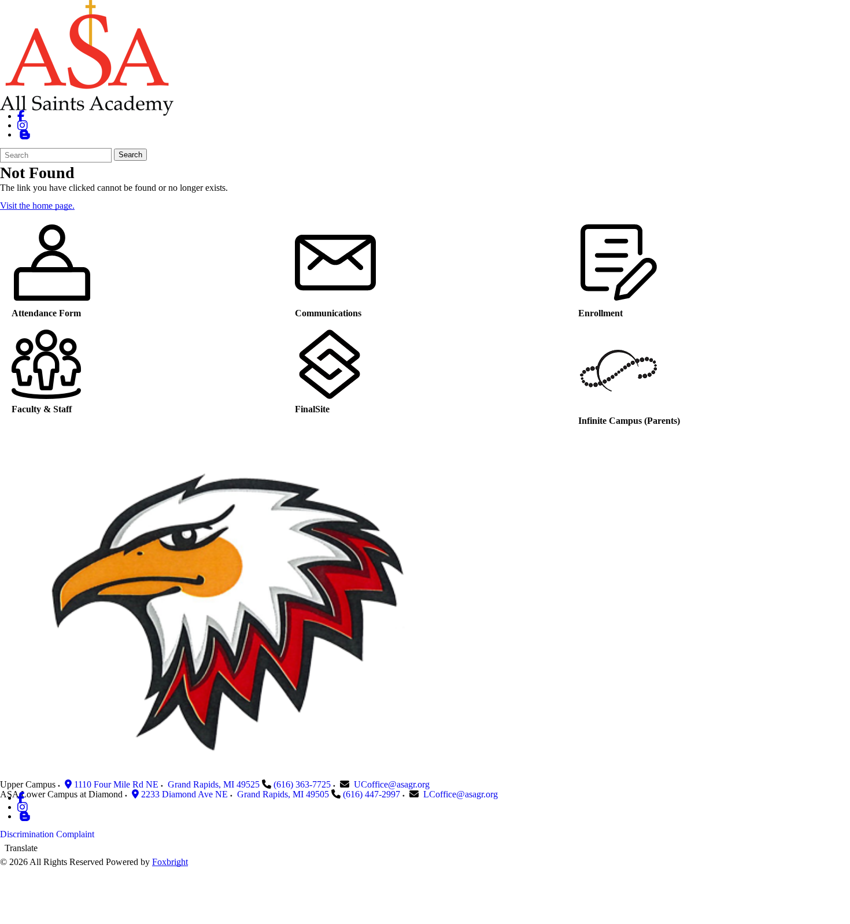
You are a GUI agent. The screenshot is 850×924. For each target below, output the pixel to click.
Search (130, 154)
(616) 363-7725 (302, 784)
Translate (21, 848)
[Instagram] (22, 125)
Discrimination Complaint (47, 834)
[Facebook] (21, 116)
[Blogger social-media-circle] (24, 134)
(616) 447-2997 (371, 794)
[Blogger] (24, 816)
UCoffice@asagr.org (392, 784)
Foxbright (170, 862)
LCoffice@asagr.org (460, 794)
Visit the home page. (37, 205)
